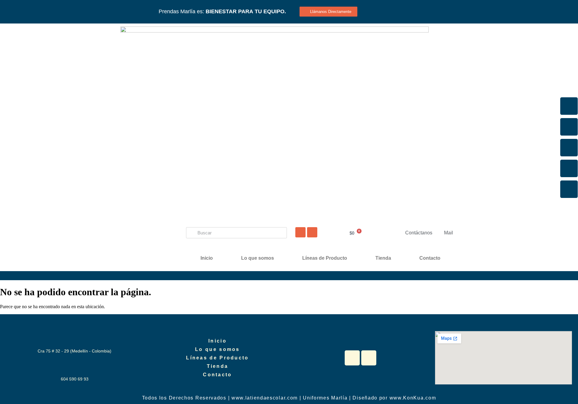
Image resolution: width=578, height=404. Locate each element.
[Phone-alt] (569, 168)
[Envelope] (569, 189)
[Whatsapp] (300, 232)
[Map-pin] (312, 232)
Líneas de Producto (324, 258)
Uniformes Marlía (325, 397)
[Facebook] (569, 106)
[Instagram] (569, 127)
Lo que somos (257, 258)
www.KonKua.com (413, 397)
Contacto (429, 258)
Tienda (383, 258)
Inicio (206, 258)
